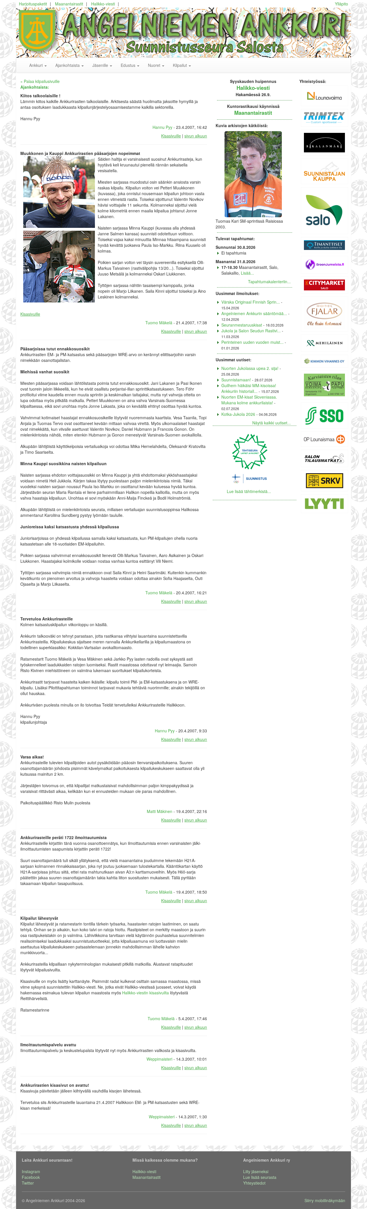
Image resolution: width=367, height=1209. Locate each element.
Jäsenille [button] (100, 65)
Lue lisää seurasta (259, 1177)
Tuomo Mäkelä (158, 322)
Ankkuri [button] (36, 65)
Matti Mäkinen (159, 811)
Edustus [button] (128, 65)
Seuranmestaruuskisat (241, 325)
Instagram (31, 1171)
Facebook (31, 1177)
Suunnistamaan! (236, 380)
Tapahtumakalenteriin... (269, 281)
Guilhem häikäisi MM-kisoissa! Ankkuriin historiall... (248, 388)
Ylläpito (341, 4)
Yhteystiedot (254, 1183)
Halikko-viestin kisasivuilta (145, 992)
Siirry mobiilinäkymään (324, 1200)
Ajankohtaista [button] (68, 65)
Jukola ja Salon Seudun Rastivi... (251, 330)
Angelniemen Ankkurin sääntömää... (254, 313)
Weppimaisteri (159, 1059)
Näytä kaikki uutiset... (271, 423)
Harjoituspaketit (33, 4)
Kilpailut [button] (180, 65)
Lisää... (247, 273)
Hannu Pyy (162, 127)
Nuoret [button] (154, 65)
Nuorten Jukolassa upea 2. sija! (249, 368)
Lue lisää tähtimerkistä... (249, 491)
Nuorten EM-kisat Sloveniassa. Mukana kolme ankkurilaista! (249, 399)
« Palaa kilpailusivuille (40, 81)
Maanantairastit (69, 4)
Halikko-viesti (103, 4)
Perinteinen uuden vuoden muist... (252, 342)
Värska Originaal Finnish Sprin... (250, 302)
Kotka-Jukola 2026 (238, 414)
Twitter (28, 1183)
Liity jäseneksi (255, 1171)
